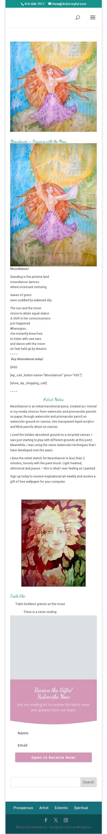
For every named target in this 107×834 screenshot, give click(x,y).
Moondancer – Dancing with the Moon (38, 141)
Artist (44, 808)
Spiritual (81, 808)
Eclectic (61, 808)
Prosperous (23, 808)
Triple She (17, 596)
